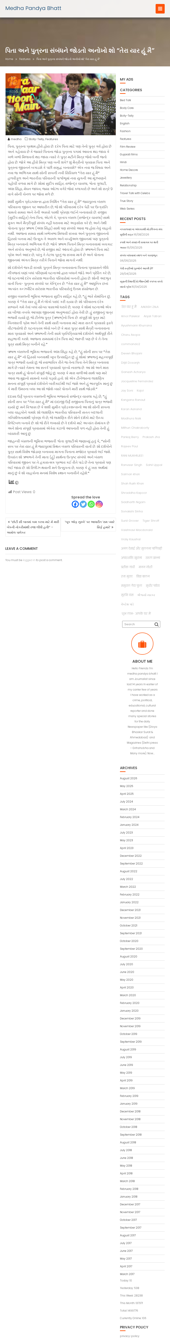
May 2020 (126, 980)
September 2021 (131, 933)
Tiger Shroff (151, 521)
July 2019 (126, 1057)
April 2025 (127, 794)
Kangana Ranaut (133, 400)
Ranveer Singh (131, 465)
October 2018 (128, 1127)
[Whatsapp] (91, 504)
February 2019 (129, 1096)
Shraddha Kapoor (134, 493)
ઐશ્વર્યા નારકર (146, 595)
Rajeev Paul (129, 446)
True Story (126, 201)
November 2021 (130, 918)
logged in (29, 560)
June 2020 (127, 972)
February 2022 (129, 894)
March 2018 (127, 1181)
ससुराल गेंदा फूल (131, 586)
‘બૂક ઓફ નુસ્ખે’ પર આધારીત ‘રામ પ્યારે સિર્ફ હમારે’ (89, 524)
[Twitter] (83, 504)
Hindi (123, 162)
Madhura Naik (131, 418)
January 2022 (129, 902)
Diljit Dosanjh (130, 363)
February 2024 (129, 817)
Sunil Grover (130, 521)
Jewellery (126, 177)
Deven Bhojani (131, 353)
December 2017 (130, 1204)
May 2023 (126, 840)
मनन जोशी (145, 567)
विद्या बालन (143, 576)
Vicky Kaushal (131, 539)
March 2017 (127, 1274)
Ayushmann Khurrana (136, 325)
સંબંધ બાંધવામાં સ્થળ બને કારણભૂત (138, 255)
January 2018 (128, 1196)
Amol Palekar (130, 316)
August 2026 (128, 778)
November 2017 (130, 1212)
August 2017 (128, 1235)
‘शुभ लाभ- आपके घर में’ (136, 614)
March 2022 (128, 887)
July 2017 (125, 1243)
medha (16, 139)
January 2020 (129, 1011)
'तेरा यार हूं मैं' (129, 307)
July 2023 (126, 832)
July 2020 (126, 964)
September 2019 (131, 1042)
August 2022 (128, 871)
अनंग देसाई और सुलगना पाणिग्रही (141, 548)
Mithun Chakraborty (135, 428)
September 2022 (131, 863)
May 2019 (126, 1073)
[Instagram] (99, 504)
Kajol (140, 390)
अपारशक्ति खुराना (131, 558)
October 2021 (128, 925)
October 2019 (128, 1034)
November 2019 (130, 1026)
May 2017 (126, 1258)
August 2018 (128, 1142)
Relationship (128, 185)
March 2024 (128, 809)
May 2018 (126, 1165)
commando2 (130, 344)
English (124, 123)
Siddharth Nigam (133, 502)
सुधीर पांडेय (153, 586)
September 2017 (130, 1227)
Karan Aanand (131, 409)
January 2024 (129, 825)
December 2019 (130, 1018)
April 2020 (127, 987)
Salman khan (130, 474)
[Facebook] (75, 504)
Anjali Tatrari (152, 316)
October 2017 (128, 1220)
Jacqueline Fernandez (137, 381)
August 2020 (128, 956)
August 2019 (128, 1049)
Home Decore (129, 170)
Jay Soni (127, 390)
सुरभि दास (127, 595)
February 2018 (129, 1189)
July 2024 (126, 801)
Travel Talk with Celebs (135, 193)
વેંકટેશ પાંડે (127, 604)
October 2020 (129, 941)
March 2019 (127, 1088)
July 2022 (126, 879)
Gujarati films (129, 154)
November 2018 (130, 1119)
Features (51, 139)
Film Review (127, 147)
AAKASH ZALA (149, 307)
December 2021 (130, 910)
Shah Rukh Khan (132, 483)
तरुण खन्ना (153, 558)
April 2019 (126, 1080)
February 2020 (129, 1003)
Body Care (127, 108)
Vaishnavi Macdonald (137, 530)
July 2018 (126, 1150)
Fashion (125, 131)
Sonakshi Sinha (132, 511)
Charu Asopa (130, 335)
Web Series (127, 208)
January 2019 (128, 1104)
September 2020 (131, 949)
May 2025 (126, 786)
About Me (142, 661)
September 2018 (131, 1134)
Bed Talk (125, 100)
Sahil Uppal (154, 465)
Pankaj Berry (130, 437)
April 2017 (126, 1266)
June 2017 (126, 1251)
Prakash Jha (151, 437)
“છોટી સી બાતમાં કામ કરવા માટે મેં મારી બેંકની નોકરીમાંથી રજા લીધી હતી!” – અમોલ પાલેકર (33, 527)
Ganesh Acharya (133, 372)
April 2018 (126, 1173)
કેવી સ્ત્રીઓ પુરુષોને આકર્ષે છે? (136, 268)
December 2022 (131, 856)
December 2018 (130, 1111)
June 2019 (126, 1065)
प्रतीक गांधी (128, 567)
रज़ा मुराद (127, 576)
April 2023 (126, 848)
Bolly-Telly (36, 139)
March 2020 (128, 995)
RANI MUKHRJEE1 (132, 455)
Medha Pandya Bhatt (33, 8)
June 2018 (126, 1158)
